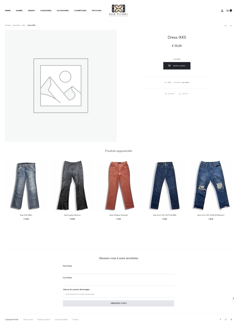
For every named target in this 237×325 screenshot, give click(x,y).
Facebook (171, 93)
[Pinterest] (231, 319)
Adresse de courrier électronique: (76, 289)
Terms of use (28, 319)
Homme (19, 10)
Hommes (16, 25)
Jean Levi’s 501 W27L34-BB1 (164, 215)
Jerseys (31, 10)
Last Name (67, 278)
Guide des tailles (61, 319)
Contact (75, 319)
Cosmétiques (80, 10)
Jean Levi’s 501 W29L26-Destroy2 (210, 215)
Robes (187, 82)
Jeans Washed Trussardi (118, 215)
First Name (67, 266)
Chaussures (45, 10)
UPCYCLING (96, 10)
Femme (7, 10)
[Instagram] (226, 319)
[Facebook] (220, 319)
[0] (228, 10)
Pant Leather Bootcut (72, 215)
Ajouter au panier (179, 66)
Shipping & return (43, 319)
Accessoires (63, 10)
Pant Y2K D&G (26, 215)
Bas (23, 25)
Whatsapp (185, 93)
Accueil (7, 25)
